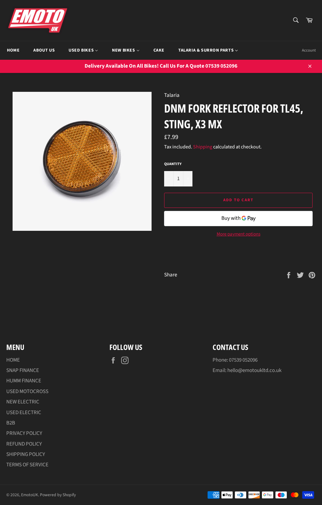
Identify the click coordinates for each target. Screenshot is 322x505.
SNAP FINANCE (22, 370)
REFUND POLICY (24, 444)
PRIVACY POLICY (24, 433)
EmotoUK (29, 495)
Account (309, 50)
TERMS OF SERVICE (27, 465)
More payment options (238, 234)
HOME (13, 360)
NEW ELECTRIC (22, 402)
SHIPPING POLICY (25, 454)
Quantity (172, 164)
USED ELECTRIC (23, 412)
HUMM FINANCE (23, 381)
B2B (10, 423)
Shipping (202, 146)
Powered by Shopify (58, 495)
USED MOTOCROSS (27, 391)
